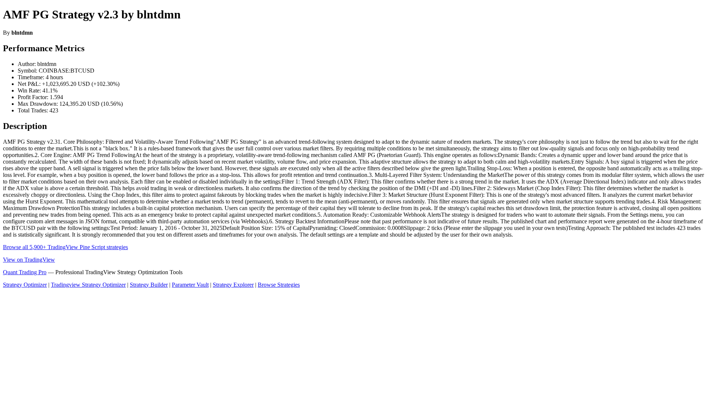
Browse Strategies (279, 285)
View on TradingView (29, 259)
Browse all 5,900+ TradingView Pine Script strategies (65, 247)
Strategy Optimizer (25, 285)
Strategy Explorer (233, 285)
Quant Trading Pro (24, 272)
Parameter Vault (190, 285)
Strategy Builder (149, 285)
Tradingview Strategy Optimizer (88, 285)
